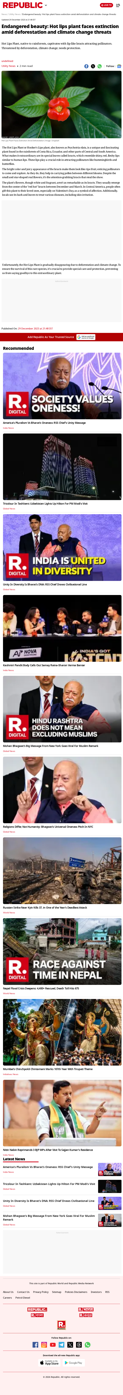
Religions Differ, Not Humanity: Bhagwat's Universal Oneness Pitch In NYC (48, 827)
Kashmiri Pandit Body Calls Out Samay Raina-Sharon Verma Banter (44, 665)
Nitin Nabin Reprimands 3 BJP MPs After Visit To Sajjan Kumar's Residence (48, 1150)
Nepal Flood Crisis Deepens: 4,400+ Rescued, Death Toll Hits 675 (41, 988)
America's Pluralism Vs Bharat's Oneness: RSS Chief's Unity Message (44, 423)
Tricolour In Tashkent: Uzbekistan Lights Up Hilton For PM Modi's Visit (45, 504)
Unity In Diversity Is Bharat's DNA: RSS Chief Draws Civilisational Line (45, 584)
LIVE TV (108, 5)
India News (8, 428)
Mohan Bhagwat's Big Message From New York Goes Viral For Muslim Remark (50, 746)
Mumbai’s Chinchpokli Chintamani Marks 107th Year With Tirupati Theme (47, 1069)
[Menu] (116, 5)
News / (5, 14)
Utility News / (15, 14)
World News (9, 913)
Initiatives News (10, 1074)
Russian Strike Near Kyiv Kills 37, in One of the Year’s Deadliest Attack (45, 908)
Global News (9, 509)
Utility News (8, 66)
